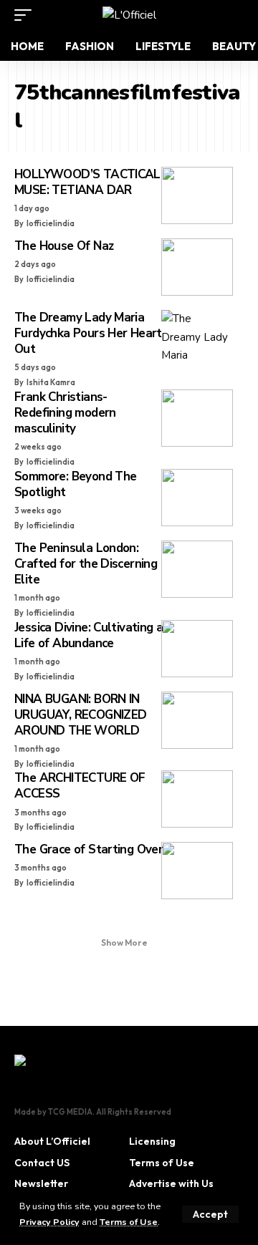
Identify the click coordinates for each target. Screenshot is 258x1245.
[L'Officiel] (129, 15)
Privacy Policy (49, 1222)
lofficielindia (51, 223)
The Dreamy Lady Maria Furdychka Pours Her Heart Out (88, 333)
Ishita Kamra (51, 382)
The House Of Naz (63, 246)
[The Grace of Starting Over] (197, 870)
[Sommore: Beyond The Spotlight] (197, 497)
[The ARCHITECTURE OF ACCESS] (197, 799)
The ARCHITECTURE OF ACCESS (79, 786)
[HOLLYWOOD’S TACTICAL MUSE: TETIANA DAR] (197, 195)
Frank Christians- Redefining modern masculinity (65, 413)
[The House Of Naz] (197, 267)
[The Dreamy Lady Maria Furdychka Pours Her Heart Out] (197, 338)
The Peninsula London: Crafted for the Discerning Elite (85, 564)
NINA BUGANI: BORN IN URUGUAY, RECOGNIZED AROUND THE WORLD (80, 715)
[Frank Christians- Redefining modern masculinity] (197, 418)
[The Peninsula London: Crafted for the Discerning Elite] (197, 569)
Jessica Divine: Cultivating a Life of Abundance (88, 635)
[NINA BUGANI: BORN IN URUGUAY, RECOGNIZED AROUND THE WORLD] (197, 720)
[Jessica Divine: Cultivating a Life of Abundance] (197, 648)
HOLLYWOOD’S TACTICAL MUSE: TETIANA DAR (87, 182)
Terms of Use (129, 1222)
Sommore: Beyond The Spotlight (75, 484)
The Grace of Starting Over (88, 849)
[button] (210, 1214)
